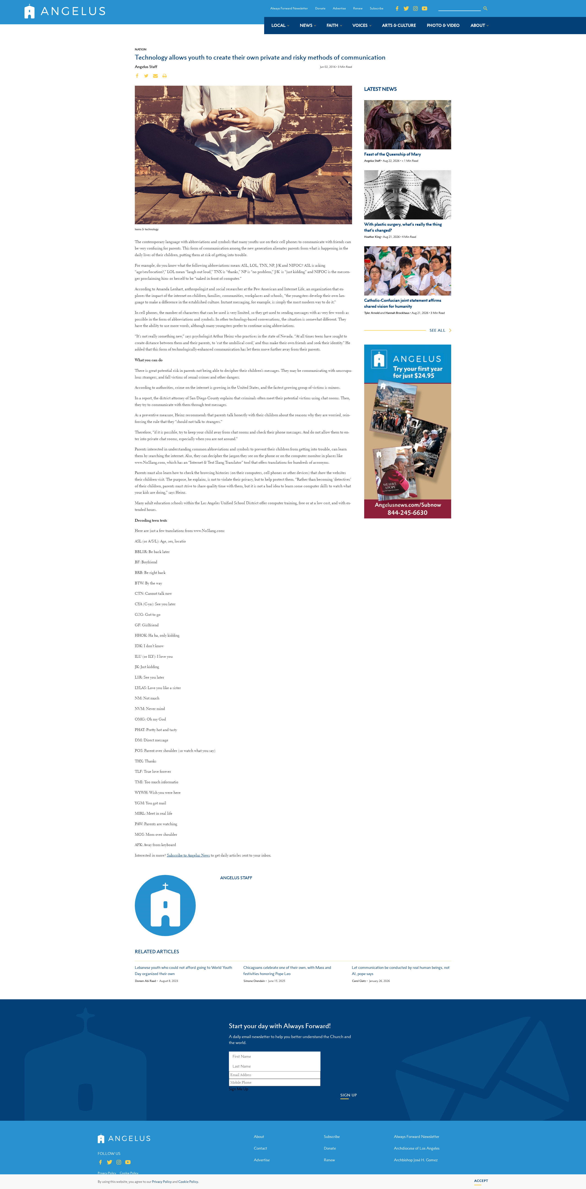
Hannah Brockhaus (397, 313)
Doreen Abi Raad (145, 981)
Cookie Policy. (188, 1181)
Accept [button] (481, 1181)
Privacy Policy (162, 1181)
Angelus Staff (146, 66)
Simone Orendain (254, 981)
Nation (140, 49)
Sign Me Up (238, 1089)
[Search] (485, 8)
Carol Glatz (359, 981)
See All (438, 330)
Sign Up (348, 1095)
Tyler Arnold (372, 313)
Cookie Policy (129, 1173)
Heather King (372, 236)
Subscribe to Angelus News (188, 855)
